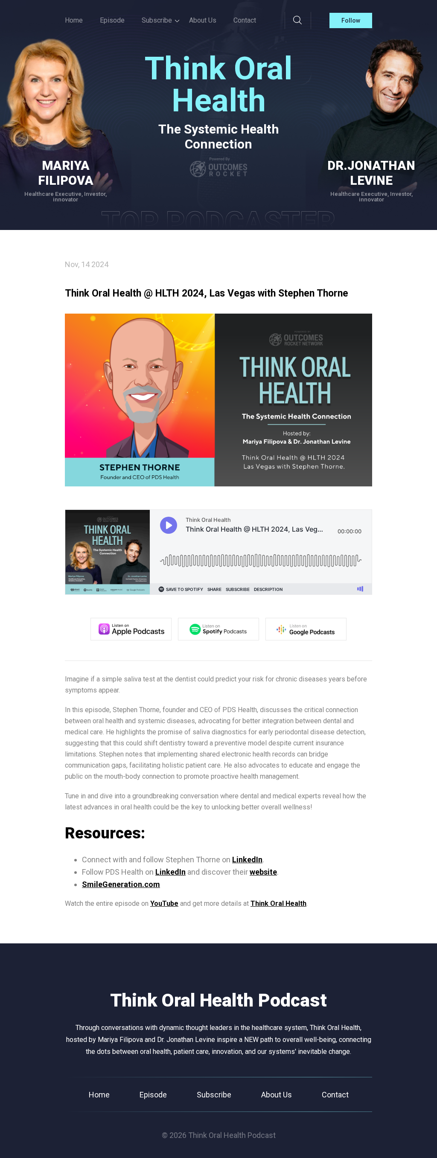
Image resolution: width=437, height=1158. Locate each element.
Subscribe (214, 1094)
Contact (244, 20)
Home (74, 20)
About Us (202, 20)
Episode (112, 20)
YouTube (164, 903)
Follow (350, 20)
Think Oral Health (278, 903)
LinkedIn (247, 859)
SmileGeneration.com (121, 884)
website (263, 871)
